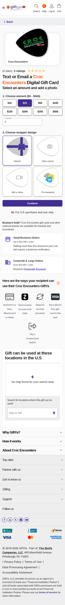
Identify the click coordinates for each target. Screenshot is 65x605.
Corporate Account (35, 269)
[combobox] (29, 413)
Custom (8, 118)
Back (9, 21)
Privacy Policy (12, 561)
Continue (32, 203)
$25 (25, 103)
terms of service (48, 592)
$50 (40, 103)
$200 (25, 111)
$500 (55, 111)
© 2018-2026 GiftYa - (15, 548)
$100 (55, 103)
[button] (32, 432)
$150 (9, 111)
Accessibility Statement (17, 572)
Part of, (27, 552)
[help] (60, 283)
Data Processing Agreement (19, 567)
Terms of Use (33, 561)
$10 (10, 103)
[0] (59, 5)
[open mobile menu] (3, 8)
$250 (40, 111)
